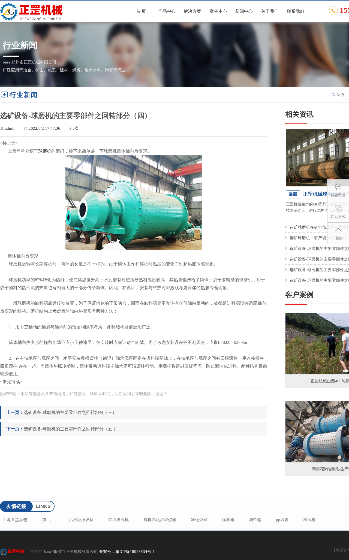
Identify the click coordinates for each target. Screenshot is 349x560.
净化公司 (199, 519)
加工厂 (48, 519)
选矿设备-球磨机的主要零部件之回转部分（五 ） (71, 428)
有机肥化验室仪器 (159, 519)
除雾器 (228, 519)
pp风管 (282, 519)
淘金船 (255, 519)
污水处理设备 (81, 519)
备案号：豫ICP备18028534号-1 (127, 551)
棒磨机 (309, 519)
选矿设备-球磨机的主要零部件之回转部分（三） (70, 412)
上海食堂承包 (15, 519)
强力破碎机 (118, 519)
